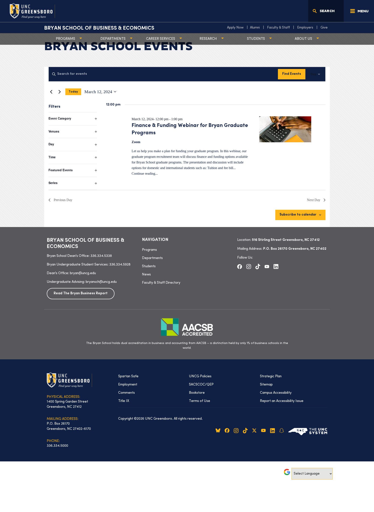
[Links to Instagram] (248, 266)
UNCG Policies (200, 376)
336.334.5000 (57, 446)
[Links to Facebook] (239, 266)
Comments (126, 393)
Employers (305, 27)
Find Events (291, 74)
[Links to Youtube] (266, 266)
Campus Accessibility (276, 393)
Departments (113, 39)
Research (208, 39)
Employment (127, 384)
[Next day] (59, 91)
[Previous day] (51, 91)
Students (256, 39)
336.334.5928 (120, 264)
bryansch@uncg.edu (101, 282)
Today (73, 91)
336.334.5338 (101, 256)
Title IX (123, 401)
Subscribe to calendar (298, 214)
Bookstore (197, 393)
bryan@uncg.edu (83, 273)
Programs (65, 39)
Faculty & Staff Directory (161, 283)
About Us (303, 39)
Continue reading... (145, 173)
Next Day (313, 200)
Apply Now (235, 27)
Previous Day (63, 200)
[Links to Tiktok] (257, 266)
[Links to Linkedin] (276, 266)
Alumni (255, 27)
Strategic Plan (271, 376)
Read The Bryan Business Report (81, 293)
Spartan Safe (128, 376)
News (146, 274)
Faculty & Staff (278, 27)
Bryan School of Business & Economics (99, 28)
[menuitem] (236, 27)
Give (324, 27)
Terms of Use (199, 401)
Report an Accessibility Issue (281, 401)
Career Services (160, 39)
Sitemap (266, 384)
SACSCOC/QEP (201, 384)
